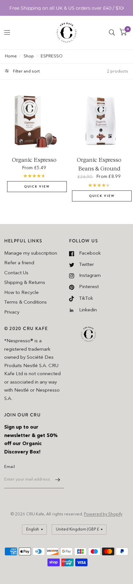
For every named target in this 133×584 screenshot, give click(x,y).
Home (11, 56)
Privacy (11, 312)
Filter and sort (26, 71)
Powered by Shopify (103, 514)
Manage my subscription (30, 253)
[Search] (112, 32)
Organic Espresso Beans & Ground (99, 164)
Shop (29, 56)
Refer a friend (19, 263)
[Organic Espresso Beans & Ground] (99, 121)
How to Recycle (21, 292)
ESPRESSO (52, 56)
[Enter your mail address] (57, 480)
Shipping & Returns (24, 282)
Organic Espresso (34, 160)
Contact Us (16, 273)
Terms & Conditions (25, 302)
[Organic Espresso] (34, 121)
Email (9, 467)
